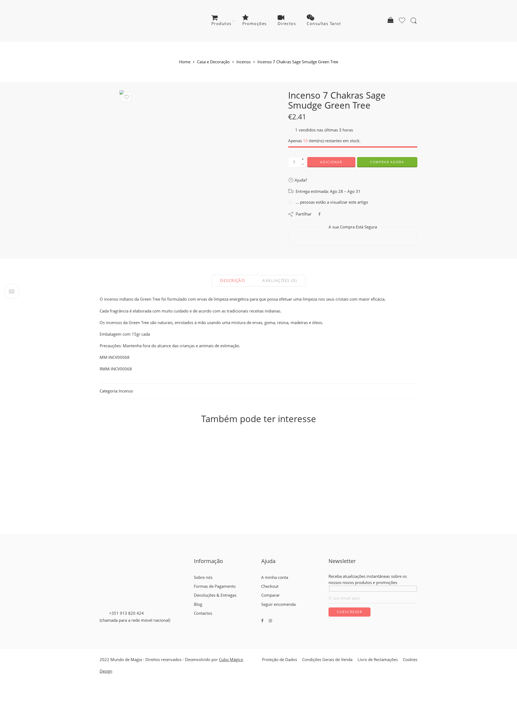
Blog (198, 604)
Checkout (269, 586)
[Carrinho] (390, 21)
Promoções (254, 23)
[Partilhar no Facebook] (319, 214)
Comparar (270, 595)
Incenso (243, 62)
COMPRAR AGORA (387, 162)
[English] (196, 619)
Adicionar (331, 162)
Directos (287, 23)
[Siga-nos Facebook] (262, 620)
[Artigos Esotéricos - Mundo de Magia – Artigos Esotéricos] (133, 21)
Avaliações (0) (279, 280)
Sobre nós (203, 577)
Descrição (232, 280)
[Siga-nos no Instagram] (270, 620)
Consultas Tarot (324, 23)
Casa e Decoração (213, 62)
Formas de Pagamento (215, 586)
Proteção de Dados (279, 659)
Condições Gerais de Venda (327, 659)
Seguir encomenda (278, 604)
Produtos (221, 23)
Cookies (410, 659)
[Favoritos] (126, 97)
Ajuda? (300, 180)
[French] (201, 619)
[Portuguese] (206, 619)
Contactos (203, 613)
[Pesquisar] (413, 21)
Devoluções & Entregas (215, 595)
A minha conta (274, 577)
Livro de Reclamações (378, 659)
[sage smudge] (194, 165)
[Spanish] (210, 619)
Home (184, 62)
